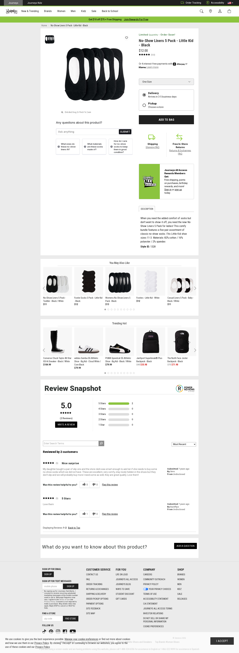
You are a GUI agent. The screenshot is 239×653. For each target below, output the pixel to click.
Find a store (48, 613)
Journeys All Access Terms (157, 608)
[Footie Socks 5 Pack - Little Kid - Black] (88, 281)
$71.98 (175, 364)
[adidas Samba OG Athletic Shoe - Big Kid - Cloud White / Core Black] (88, 341)
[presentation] (30, 11)
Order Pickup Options (97, 599)
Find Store (70, 618)
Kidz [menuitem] (83, 11)
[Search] (202, 11)
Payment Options (95, 603)
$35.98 (143, 364)
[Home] (12, 11)
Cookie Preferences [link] (153, 626)
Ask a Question (185, 546)
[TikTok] (44, 631)
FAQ (88, 579)
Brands (181, 574)
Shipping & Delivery (96, 594)
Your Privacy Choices (160, 589)
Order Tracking (193, 2)
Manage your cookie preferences (81, 639)
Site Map (90, 613)
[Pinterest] (51, 631)
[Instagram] (58, 631)
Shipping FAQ (152, 147)
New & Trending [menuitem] (30, 11)
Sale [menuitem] (94, 11)
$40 (138, 364)
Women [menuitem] (61, 11)
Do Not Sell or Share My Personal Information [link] (155, 620)
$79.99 (77, 368)
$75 (169, 364)
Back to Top (74, 527)
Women (181, 579)
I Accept (222, 641)
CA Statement (150, 603)
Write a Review (66, 424)
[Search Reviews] (101, 443)
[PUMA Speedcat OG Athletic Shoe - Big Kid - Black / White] (119, 341)
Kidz (179, 589)
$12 (76, 304)
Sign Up (48, 574)
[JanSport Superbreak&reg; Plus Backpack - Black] (150, 341)
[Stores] (211, 11)
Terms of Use (150, 594)
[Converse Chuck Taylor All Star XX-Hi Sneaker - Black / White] (57, 341)
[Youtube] (73, 631)
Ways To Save (123, 589)
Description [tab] (147, 209)
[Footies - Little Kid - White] (150, 281)
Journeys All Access (127, 579)
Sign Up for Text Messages (56, 581)
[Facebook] (65, 631)
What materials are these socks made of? (95, 147)
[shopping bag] (230, 11)
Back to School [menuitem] (110, 11)
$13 (107, 304)
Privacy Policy (150, 584)
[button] (230, 3)
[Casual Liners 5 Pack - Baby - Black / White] (181, 281)
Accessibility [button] (217, 2)
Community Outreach (154, 579)
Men (179, 584)
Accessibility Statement (155, 599)
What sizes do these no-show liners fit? (68, 147)
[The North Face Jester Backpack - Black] (181, 341)
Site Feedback (93, 608)
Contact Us (92, 574)
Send (125, 131)
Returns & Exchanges (97, 589)
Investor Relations (153, 613)
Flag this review (110, 484)
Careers (147, 574)
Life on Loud (122, 574)
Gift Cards (121, 599)
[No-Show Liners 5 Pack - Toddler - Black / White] (57, 281)
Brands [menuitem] (48, 11)
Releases (182, 599)
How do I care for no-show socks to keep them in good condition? (121, 146)
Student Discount (125, 594)
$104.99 (47, 364)
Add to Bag (166, 119)
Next (194, 288)
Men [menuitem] (73, 11)
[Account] (221, 11)
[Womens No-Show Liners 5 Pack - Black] (119, 281)
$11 (45, 304)
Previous (46, 289)
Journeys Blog (123, 584)
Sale (179, 594)
